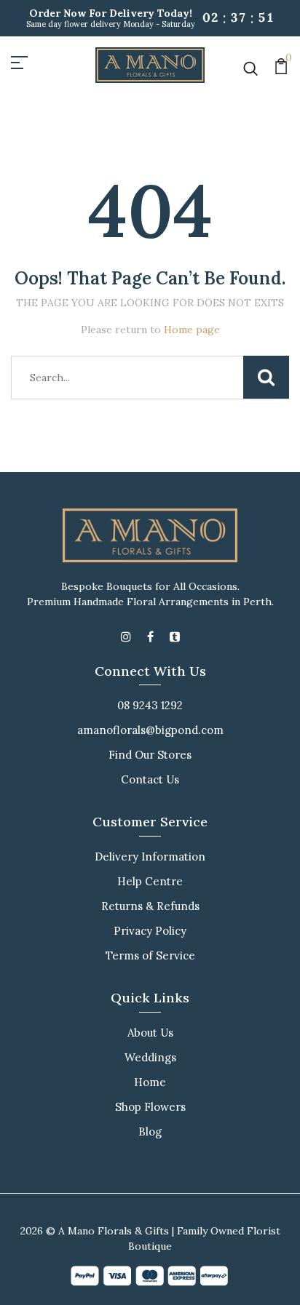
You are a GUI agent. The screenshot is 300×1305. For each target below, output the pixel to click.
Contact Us (150, 779)
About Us (150, 1032)
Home (150, 1082)
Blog (150, 1131)
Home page (192, 329)
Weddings (150, 1057)
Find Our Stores (150, 755)
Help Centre (150, 881)
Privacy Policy (150, 931)
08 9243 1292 (150, 705)
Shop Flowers (150, 1107)
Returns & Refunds (150, 906)
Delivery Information (150, 856)
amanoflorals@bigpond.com (150, 730)
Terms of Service (150, 955)
